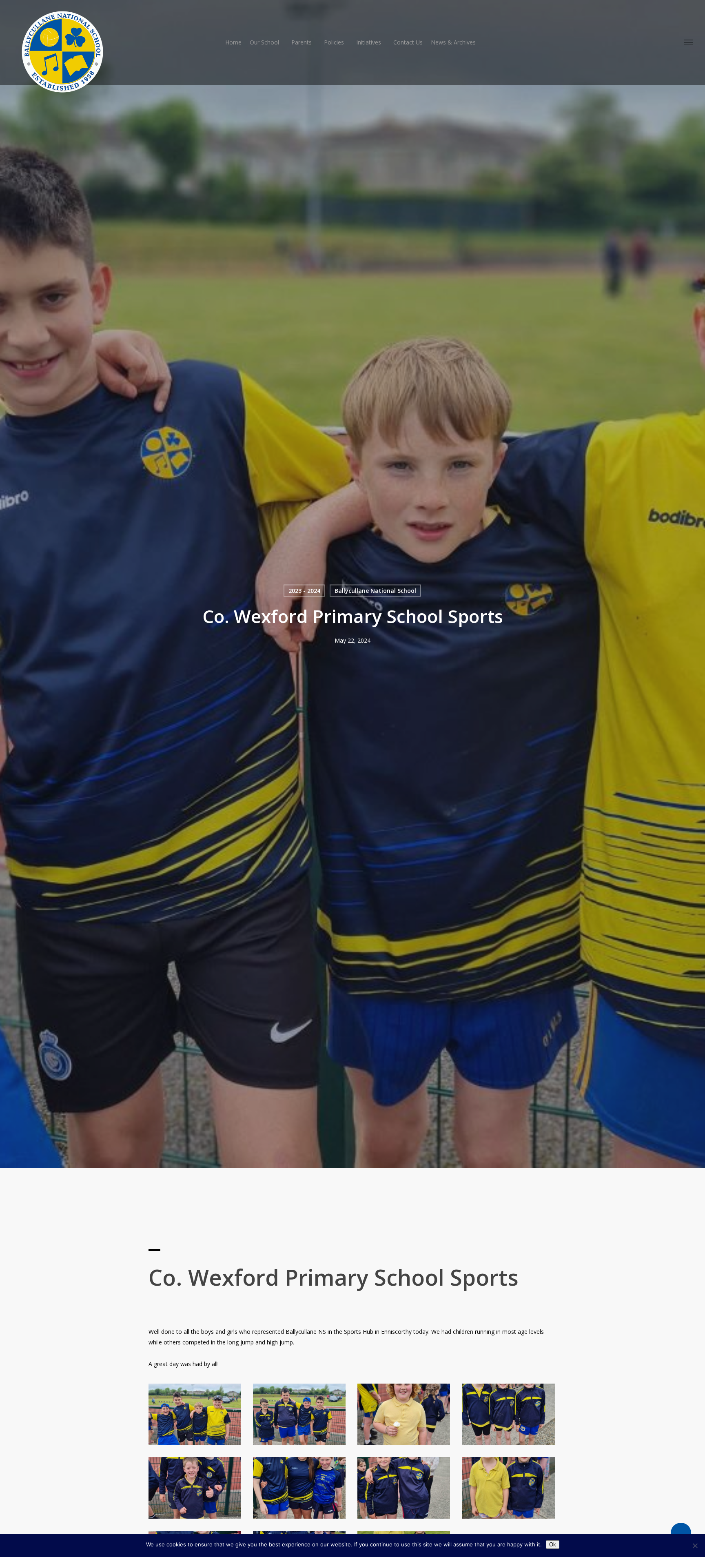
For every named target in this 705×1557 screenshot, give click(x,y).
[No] (695, 1545)
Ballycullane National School (375, 590)
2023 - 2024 (304, 590)
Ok (552, 1544)
